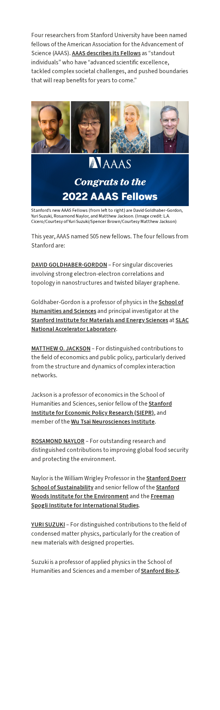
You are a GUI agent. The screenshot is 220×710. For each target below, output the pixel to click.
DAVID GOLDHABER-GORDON (69, 264)
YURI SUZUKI (48, 524)
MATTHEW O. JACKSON (61, 348)
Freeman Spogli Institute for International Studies (102, 501)
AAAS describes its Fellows (106, 53)
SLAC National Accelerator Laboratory (110, 325)
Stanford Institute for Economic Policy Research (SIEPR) (101, 408)
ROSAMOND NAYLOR (58, 441)
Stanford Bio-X (160, 571)
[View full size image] (110, 153)
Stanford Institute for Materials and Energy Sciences (99, 320)
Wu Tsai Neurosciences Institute (113, 421)
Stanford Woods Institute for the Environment (105, 492)
